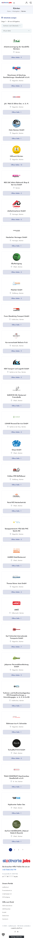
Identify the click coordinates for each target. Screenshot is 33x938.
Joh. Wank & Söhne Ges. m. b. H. (16, 103)
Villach (15, 267)
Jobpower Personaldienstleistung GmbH (17, 665)
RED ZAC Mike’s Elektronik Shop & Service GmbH (16, 183)
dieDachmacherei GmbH (16, 211)
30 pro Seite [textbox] (7, 31)
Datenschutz (5, 915)
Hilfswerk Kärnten (16, 156)
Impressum (5, 919)
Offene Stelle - (16, 112)
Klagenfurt (15, 81)
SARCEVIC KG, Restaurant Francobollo (16, 396)
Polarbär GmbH (16, 290)
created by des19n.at (16, 928)
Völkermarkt (15, 613)
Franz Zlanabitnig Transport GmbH (16, 316)
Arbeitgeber (16, 11)
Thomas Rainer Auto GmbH (16, 583)
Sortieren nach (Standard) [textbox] (10, 26)
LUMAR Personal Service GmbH (16, 423)
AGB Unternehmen (7, 906)
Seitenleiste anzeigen (9, 18)
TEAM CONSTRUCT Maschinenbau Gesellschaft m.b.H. (16, 777)
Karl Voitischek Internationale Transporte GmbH (16, 637)
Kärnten (18, 52)
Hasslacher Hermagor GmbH (16, 237)
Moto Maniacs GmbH (16, 130)
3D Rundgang (6, 897)
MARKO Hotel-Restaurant (17, 557)
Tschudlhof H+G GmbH (16, 750)
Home (9, 11)
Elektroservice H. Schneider (16, 723)
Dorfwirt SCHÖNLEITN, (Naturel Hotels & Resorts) (16, 832)
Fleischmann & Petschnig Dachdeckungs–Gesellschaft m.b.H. (16, 76)
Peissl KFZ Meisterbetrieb (16, 502)
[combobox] (12, 26)
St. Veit (15, 782)
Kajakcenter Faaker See (16, 804)
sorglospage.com (7, 894)
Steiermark (15, 346)
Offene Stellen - (16, 57)
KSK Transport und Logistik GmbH (16, 369)
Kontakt (4, 912)
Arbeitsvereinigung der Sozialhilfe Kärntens (16, 48)
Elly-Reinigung (16, 263)
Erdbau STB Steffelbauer (16, 476)
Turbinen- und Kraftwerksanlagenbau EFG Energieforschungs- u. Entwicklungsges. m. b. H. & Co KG (16, 695)
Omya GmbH (16, 450)
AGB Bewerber (6, 909)
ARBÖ (16, 610)
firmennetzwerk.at (7, 890)
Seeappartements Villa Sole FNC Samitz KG (16, 529)
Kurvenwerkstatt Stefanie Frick (16, 342)
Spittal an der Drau (15, 372)
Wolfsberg (15, 293)
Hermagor (15, 214)
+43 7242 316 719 (9, 869)
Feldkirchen (15, 319)
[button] (3, 934)
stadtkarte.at (5, 887)
